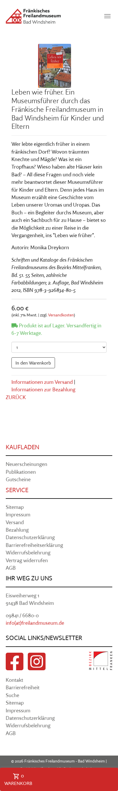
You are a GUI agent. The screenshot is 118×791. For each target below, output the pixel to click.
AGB (11, 568)
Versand (15, 522)
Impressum (18, 514)
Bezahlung (17, 530)
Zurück (16, 397)
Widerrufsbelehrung (28, 553)
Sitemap (15, 507)
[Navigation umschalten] (107, 16)
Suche (12, 695)
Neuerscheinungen (26, 464)
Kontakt (14, 680)
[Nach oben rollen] (104, 763)
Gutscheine (18, 479)
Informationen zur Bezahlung (43, 389)
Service (17, 490)
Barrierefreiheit (23, 687)
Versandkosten (61, 315)
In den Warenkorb (33, 363)
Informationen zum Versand (42, 382)
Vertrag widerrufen (27, 560)
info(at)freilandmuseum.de (35, 623)
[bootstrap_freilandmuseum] (33, 16)
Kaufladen (22, 447)
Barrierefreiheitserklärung (34, 545)
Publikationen (21, 472)
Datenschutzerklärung (30, 537)
